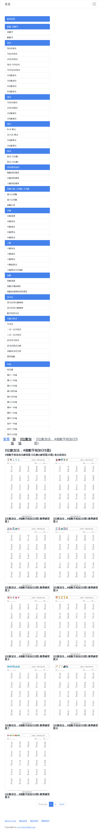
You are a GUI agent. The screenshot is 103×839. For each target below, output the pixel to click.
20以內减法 (12, 107)
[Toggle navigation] (94, 4)
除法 (9, 151)
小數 (9, 243)
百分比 (10, 297)
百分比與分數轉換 (15, 302)
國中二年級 (12, 413)
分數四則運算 (13, 178)
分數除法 (11, 237)
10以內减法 (12, 102)
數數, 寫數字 (12, 26)
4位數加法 (11, 86)
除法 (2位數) (13, 156)
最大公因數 (12, 194)
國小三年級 (12, 385)
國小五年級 (12, 396)
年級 (9, 364)
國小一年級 (12, 375)
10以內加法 (12, 53)
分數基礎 (11, 216)
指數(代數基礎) (14, 286)
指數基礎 (11, 280)
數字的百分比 (13, 313)
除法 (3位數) (13, 162)
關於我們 (34, 821)
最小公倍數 (12, 199)
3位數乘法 (11, 145)
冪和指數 (11, 356)
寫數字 (10, 32)
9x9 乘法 (11, 129)
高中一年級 (12, 423)
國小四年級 (12, 391)
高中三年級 (12, 434)
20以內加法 (12, 59)
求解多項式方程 (14, 351)
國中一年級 (12, 407)
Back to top (10, 821)
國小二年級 (12, 380)
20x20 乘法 (12, 134)
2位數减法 (11, 113)
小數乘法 (11, 259)
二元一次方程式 (14, 334)
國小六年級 (12, 402)
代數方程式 (12, 318)
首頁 (7, 4)
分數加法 (11, 221)
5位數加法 (11, 91)
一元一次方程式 (14, 329)
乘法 (9, 124)
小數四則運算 (13, 183)
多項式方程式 (13, 340)
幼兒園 (10, 369)
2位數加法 (11, 75)
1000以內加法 (13, 70)
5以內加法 (11, 48)
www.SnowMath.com (26, 827)
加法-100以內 (13, 64)
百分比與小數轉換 (15, 308)
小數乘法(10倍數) (15, 270)
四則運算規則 (13, 167)
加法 (9, 43)
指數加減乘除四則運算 (17, 291)
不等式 (10, 324)
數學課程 (11, 19)
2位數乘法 (11, 140)
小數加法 (11, 248)
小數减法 (11, 253)
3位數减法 (11, 118)
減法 (9, 97)
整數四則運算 (13, 172)
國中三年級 (12, 418)
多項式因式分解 (14, 345)
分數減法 (11, 226)
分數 (9, 210)
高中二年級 (12, 429)
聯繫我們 (45, 821)
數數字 (10, 37)
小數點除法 (12, 264)
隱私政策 (23, 821)
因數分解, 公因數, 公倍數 (18, 189)
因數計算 (11, 205)
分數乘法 (11, 232)
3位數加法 (11, 80)
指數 (9, 275)
